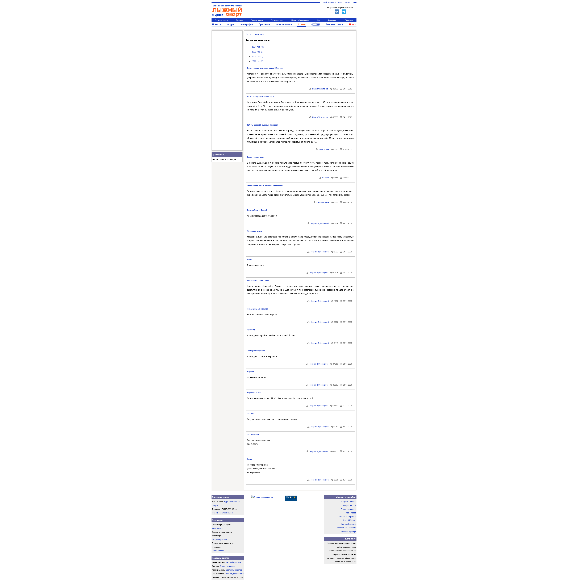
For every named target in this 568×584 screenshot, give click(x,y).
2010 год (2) (257, 61)
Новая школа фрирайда (257, 309)
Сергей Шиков (323, 202)
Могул (249, 260)
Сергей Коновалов (234, 570)
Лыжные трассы (334, 24)
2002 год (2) (257, 52)
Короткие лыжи (253, 393)
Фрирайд (251, 330)
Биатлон (239, 20)
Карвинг (250, 372)
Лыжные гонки (221, 20)
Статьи (302, 24)
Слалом (250, 414)
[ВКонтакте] (337, 11)
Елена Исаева (218, 551)
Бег (318, 20)
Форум (230, 24)
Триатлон (349, 20)
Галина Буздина (348, 524)
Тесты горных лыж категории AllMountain (265, 68)
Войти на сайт (330, 2)
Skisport (325, 178)
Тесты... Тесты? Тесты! (257, 210)
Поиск (352, 24)
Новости (216, 24)
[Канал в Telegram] (344, 11)
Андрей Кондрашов (347, 516)
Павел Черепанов (320, 89)
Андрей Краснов (219, 539)
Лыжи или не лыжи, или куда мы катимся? (265, 185)
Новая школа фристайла (258, 281)
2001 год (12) (258, 47)
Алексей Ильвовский (346, 528)
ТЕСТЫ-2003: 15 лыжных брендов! (262, 125)
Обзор (249, 459)
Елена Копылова (227, 566)
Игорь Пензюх (349, 505)
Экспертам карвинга (256, 351)
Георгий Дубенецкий (319, 223)
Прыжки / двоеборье (300, 20)
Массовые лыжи (254, 231)
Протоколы (264, 24)
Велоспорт (332, 20)
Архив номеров (284, 24)
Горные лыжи (257, 20)
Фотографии (246, 24)
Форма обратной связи (222, 513)
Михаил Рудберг (348, 531)
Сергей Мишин (349, 520)
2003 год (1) (257, 56)
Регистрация (344, 2)
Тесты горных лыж (255, 34)
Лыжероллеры (277, 20)
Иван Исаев (324, 149)
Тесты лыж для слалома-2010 (260, 97)
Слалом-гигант (253, 434)
